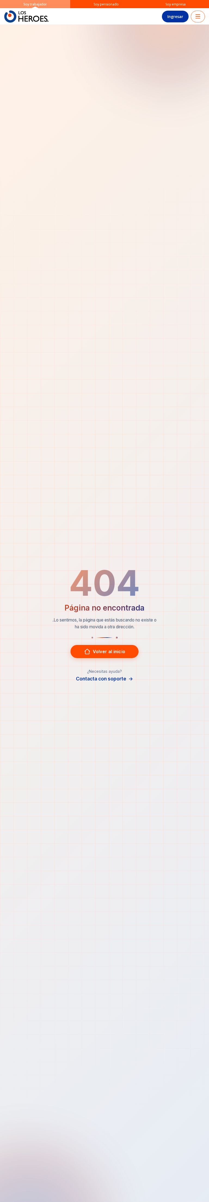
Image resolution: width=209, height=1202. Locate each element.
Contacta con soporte (104, 679)
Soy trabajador (35, 4)
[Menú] (198, 16)
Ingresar (175, 16)
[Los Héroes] (26, 16)
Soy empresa (175, 4)
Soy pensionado (106, 4)
